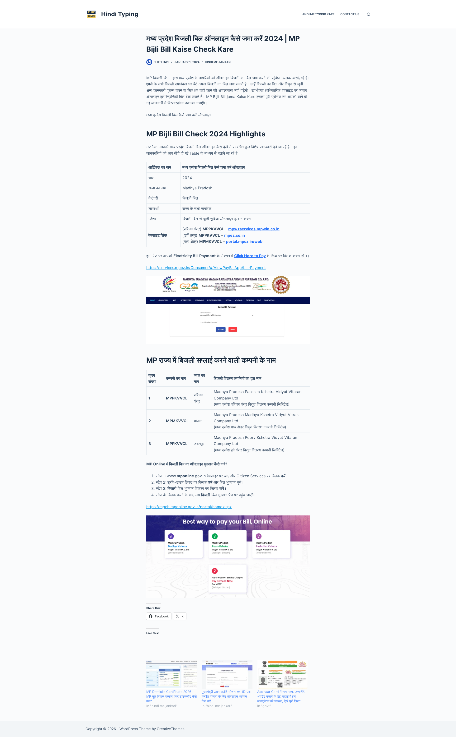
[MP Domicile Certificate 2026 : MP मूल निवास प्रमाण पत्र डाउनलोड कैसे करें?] (171, 674)
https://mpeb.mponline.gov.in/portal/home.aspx (189, 506)
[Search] (368, 14)
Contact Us (349, 14)
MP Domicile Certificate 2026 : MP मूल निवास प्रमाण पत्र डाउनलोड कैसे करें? (171, 696)
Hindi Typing (119, 14)
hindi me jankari (218, 62)
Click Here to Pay (250, 255)
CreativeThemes (171, 729)
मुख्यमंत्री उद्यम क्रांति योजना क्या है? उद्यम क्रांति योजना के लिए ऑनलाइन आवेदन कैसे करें (227, 696)
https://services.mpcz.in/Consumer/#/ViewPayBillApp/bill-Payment (206, 267)
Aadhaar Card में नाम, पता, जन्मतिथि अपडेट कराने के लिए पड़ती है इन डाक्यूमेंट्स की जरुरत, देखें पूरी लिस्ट (281, 696)
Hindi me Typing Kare (318, 14)
